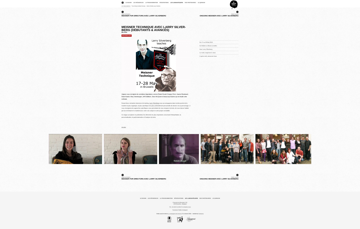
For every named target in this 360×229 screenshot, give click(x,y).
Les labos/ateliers (176, 2)
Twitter (180, 210)
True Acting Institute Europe (139, 6)
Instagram (185, 210)
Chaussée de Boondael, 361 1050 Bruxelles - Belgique (180, 203)
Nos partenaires (190, 2)
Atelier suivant (219, 15)
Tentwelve (201, 213)
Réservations (164, 2)
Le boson (129, 2)
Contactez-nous (187, 207)
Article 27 (180, 219)
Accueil (123, 2)
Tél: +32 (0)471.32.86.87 (175, 207)
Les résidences (138, 2)
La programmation (151, 2)
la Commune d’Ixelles (169, 219)
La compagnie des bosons (174, 213)
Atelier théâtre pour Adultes (153, 6)
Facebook (175, 210)
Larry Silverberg (154, 103)
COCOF (191, 219)
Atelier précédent (144, 15)
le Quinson (201, 2)
